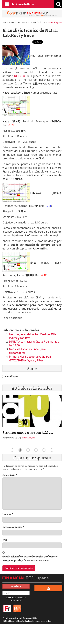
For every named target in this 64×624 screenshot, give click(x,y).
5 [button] (43, 450)
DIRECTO (19, 76)
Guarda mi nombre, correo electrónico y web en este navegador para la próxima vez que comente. (29, 558)
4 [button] (36, 450)
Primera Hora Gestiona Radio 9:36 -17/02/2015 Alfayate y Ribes (30, 358)
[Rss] (48, 588)
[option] (32, 418)
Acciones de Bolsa (22, 4)
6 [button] (51, 450)
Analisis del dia (11, 22)
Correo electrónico (13, 527)
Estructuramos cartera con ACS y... (27, 432)
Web (4, 540)
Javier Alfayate (55, 22)
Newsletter (16, 586)
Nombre (7, 514)
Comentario (9, 475)
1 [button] (12, 450)
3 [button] (28, 450)
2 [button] (20, 450)
